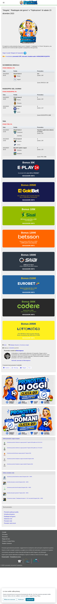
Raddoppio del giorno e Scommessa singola (19, 345)
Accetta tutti (30, 599)
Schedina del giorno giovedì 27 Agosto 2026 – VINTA (17, 492)
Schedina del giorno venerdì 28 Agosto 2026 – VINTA (17, 482)
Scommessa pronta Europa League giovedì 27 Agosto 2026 (19, 453)
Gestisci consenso (7, 543)
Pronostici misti (8, 521)
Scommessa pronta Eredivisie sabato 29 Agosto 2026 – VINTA (19, 476)
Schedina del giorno (9, 514)
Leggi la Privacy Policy (35, 596)
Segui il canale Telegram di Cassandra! (13, 53)
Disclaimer (5, 536)
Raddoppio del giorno (9, 516)
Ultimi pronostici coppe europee (11, 438)
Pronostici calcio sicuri (10, 523)
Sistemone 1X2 (8, 518)
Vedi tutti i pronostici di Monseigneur (20, 360)
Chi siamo (4, 534)
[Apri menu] (3, 3)
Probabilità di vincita (15, 556)
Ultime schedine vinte (8, 473)
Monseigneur (20, 350)
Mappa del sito (6, 539)
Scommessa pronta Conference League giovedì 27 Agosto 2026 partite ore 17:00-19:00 (24, 447)
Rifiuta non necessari (9, 599)
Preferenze (21, 599)
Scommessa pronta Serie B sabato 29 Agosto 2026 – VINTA (19, 487)
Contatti (4, 532)
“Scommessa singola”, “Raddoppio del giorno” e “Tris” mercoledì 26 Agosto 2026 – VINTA (25, 498)
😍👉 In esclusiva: (26, 56)
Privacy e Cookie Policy (8, 541)
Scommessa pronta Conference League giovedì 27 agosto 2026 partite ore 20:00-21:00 (24, 442)
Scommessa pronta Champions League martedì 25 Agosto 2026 (20, 464)
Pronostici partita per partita (11, 512)
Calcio (5, 345)
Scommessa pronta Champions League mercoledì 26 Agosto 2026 (20, 458)
